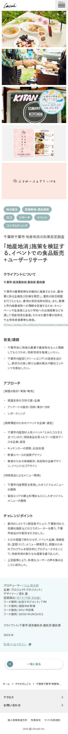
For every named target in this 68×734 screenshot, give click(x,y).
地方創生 (12, 209)
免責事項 (36, 720)
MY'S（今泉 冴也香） (29, 598)
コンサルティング (16, 225)
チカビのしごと (23, 684)
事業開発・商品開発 (37, 209)
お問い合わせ (12, 705)
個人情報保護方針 (17, 720)
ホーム (6, 684)
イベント (42, 217)
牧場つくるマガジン (15, 644)
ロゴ (9, 217)
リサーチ (24, 217)
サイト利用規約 (52, 720)
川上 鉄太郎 (31, 585)
